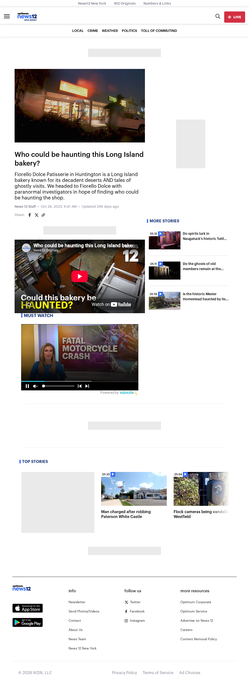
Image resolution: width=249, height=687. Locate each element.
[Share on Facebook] (30, 215)
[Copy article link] (43, 215)
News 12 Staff (25, 206)
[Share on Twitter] (36, 215)
